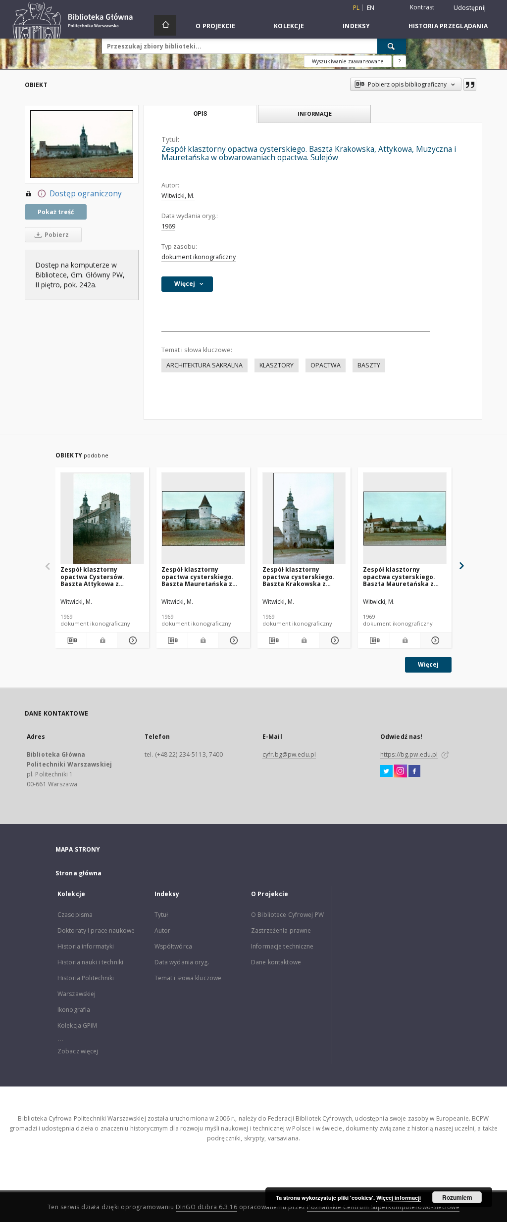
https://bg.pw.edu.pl (409, 754)
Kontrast (422, 7)
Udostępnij (470, 8)
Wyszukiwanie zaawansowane (348, 61)
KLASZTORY (276, 365)
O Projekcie (215, 26)
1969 (168, 226)
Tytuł (161, 914)
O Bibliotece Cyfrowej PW (287, 914)
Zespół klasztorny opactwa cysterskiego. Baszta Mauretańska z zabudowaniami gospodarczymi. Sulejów (199, 576)
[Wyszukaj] (391, 46)
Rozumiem (457, 1197)
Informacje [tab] (315, 113)
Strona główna (78, 873)
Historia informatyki (85, 946)
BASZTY (368, 365)
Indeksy (356, 26)
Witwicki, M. (178, 195)
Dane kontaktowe (276, 962)
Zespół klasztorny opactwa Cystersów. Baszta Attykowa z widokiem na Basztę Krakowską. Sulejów (92, 576)
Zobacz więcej (78, 1051)
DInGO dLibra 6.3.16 (207, 1207)
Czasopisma (75, 914)
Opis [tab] (200, 113)
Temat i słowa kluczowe (188, 978)
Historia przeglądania (448, 26)
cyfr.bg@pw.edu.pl (289, 754)
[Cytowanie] (469, 84)
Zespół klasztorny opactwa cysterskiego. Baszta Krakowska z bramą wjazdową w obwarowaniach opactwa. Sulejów (302, 576)
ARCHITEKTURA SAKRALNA (204, 365)
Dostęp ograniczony (86, 193)
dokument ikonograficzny (198, 257)
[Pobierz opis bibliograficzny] (71, 640)
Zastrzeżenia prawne (281, 930)
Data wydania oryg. (181, 962)
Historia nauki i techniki (90, 962)
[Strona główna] (165, 25)
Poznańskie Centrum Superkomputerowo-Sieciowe (383, 1207)
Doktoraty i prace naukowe (96, 930)
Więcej (428, 664)
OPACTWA (325, 365)
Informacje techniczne (282, 946)
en (371, 7)
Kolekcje (289, 26)
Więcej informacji (398, 1197)
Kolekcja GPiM (77, 1025)
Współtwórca (173, 946)
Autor (162, 930)
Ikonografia (73, 1009)
